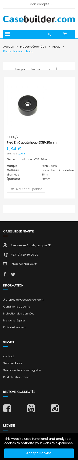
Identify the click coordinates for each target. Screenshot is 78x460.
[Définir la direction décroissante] (56, 69)
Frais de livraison (14, 327)
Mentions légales (14, 320)
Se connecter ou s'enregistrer (22, 370)
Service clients (12, 363)
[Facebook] (5, 274)
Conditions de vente (16, 306)
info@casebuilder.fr (24, 264)
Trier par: (20, 69)
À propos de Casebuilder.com (23, 299)
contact (8, 356)
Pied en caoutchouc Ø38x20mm (32, 142)
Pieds (56, 47)
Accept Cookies (39, 453)
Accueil (8, 47)
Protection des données (18, 313)
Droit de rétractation (16, 377)
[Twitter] (13, 274)
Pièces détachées (33, 47)
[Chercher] (50, 34)
